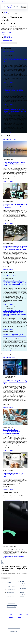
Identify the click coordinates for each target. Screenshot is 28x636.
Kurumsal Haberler (7, 38)
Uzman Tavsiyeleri (7, 40)
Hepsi (4, 34)
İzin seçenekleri (13, 631)
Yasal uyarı (14, 618)
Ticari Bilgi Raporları (11, 589)
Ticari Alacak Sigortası (11, 586)
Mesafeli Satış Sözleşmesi (14, 628)
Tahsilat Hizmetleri (10, 596)
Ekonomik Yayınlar (7, 37)
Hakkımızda (23, 588)
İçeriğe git (3, 1)
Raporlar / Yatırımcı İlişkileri (22, 594)
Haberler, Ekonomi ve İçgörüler (23, 583)
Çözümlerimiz (6, 36)
